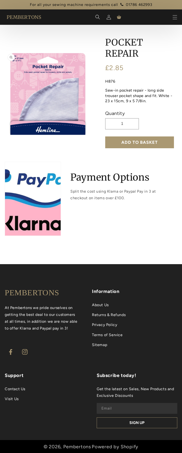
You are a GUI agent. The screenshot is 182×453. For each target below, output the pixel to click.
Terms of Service (107, 335)
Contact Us (15, 389)
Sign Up (137, 422)
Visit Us (12, 399)
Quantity (115, 113)
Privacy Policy (104, 324)
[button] (175, 17)
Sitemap (99, 345)
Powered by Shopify (115, 446)
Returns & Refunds (109, 315)
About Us (100, 305)
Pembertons (77, 446)
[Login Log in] (108, 17)
